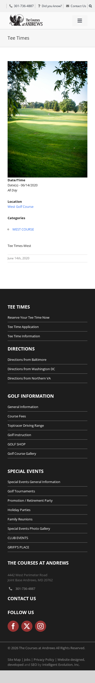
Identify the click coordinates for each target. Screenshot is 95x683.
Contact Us (22, 598)
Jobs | (29, 659)
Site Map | (16, 659)
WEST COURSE (23, 229)
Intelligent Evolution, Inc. (61, 664)
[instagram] (40, 626)
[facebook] (13, 626)
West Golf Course (20, 206)
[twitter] (26, 626)
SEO (34, 664)
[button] (90, 6)
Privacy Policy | (46, 659)
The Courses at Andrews (38, 563)
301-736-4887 (25, 588)
